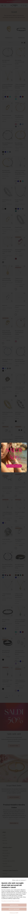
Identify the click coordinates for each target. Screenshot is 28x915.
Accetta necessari (14, 909)
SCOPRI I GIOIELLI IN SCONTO (14, 466)
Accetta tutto (14, 905)
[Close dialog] (25, 444)
